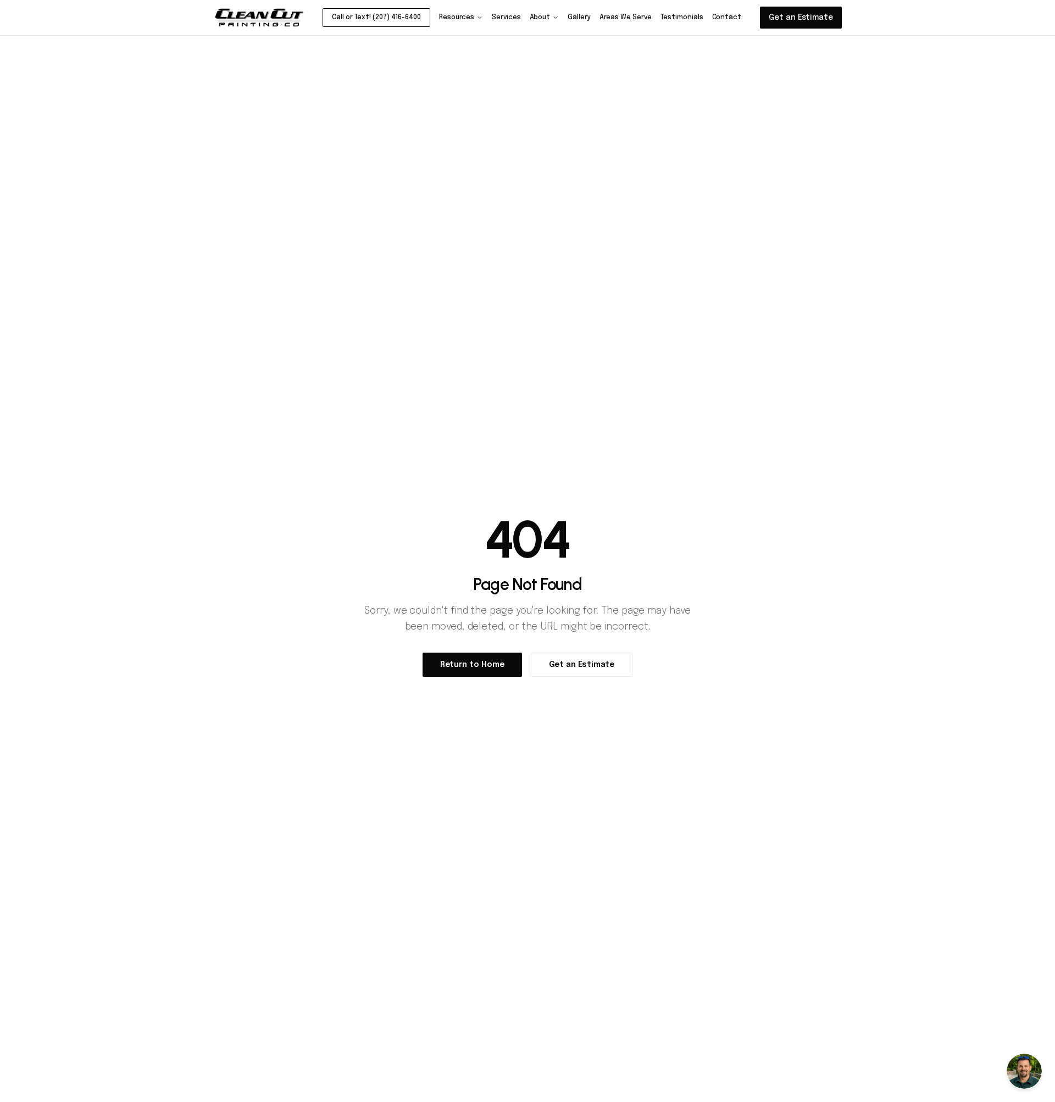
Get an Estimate (801, 17)
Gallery (579, 17)
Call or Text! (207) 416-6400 (376, 17)
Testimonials (681, 17)
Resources (456, 17)
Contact (726, 17)
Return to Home (472, 665)
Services (506, 17)
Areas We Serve (625, 17)
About (540, 17)
